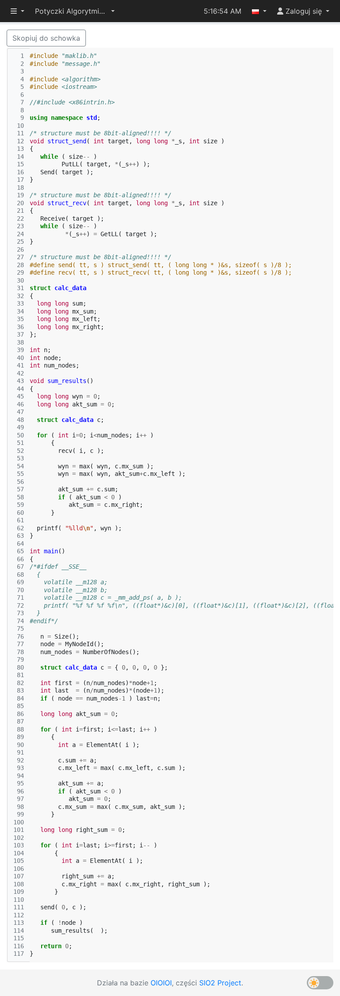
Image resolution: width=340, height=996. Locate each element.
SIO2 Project (220, 982)
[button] (75, 11)
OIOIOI (161, 982)
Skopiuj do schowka (46, 38)
